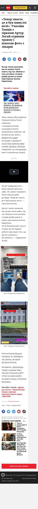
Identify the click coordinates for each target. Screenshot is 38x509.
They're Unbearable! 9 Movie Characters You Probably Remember (22, 427)
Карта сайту (9, 475)
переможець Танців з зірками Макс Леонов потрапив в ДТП (13, 370)
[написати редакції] (19, 59)
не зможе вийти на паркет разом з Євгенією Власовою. (14, 379)
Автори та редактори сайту (10, 481)
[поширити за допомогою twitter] (9, 59)
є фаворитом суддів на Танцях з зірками (11, 137)
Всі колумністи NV (19, 475)
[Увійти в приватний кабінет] (29, 8)
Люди (27, 13)
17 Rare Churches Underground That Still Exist (21, 437)
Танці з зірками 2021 (13, 405)
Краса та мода (12, 13)
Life (3, 13)
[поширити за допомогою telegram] (14, 59)
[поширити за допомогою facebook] (4, 59)
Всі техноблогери (7, 478)
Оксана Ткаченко (13, 401)
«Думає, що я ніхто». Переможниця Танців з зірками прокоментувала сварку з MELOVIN (13, 391)
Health (21, 13)
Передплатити (20, 8)
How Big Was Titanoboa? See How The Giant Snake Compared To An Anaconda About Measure (21, 449)
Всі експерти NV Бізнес (29, 478)
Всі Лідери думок (31, 475)
